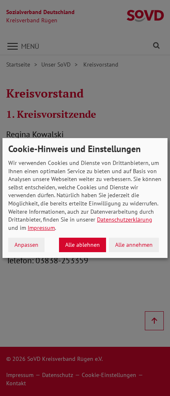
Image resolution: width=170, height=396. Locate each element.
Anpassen (26, 244)
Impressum (41, 227)
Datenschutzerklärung (124, 219)
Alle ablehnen (82, 244)
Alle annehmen (134, 244)
